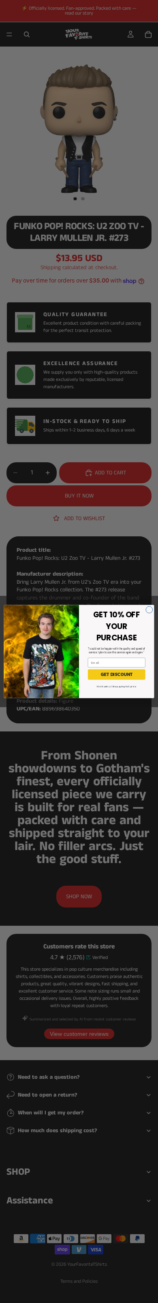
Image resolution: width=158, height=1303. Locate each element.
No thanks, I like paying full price (116, 686)
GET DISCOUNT (116, 674)
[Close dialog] (149, 609)
